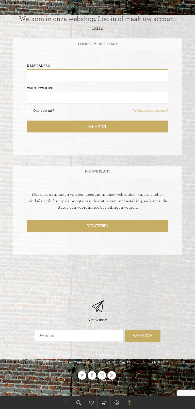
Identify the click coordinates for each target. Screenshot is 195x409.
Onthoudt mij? (43, 110)
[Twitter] (82, 375)
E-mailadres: (38, 66)
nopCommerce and (93, 386)
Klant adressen (79, 362)
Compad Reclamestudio (107, 393)
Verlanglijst (155, 362)
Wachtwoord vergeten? (150, 110)
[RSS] (111, 375)
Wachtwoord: (40, 88)
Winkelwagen (104, 402)
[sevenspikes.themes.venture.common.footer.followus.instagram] (102, 375)
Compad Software (122, 386)
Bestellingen (40, 362)
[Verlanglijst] (91, 402)
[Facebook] (92, 375)
